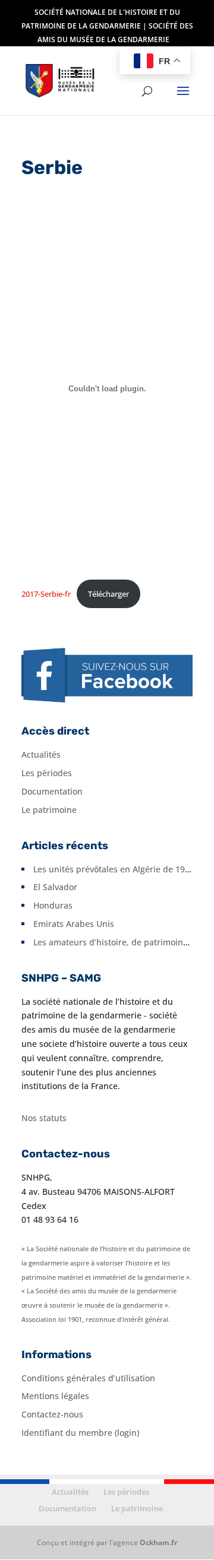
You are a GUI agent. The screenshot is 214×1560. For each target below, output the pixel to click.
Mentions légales (55, 1395)
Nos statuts (44, 1118)
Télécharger (108, 593)
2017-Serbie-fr (46, 593)
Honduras (53, 905)
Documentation (52, 791)
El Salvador (55, 887)
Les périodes (46, 773)
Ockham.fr (158, 1542)
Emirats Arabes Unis (73, 923)
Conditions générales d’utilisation (88, 1378)
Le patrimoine (49, 809)
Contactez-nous (52, 1414)
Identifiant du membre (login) (80, 1432)
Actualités (41, 754)
